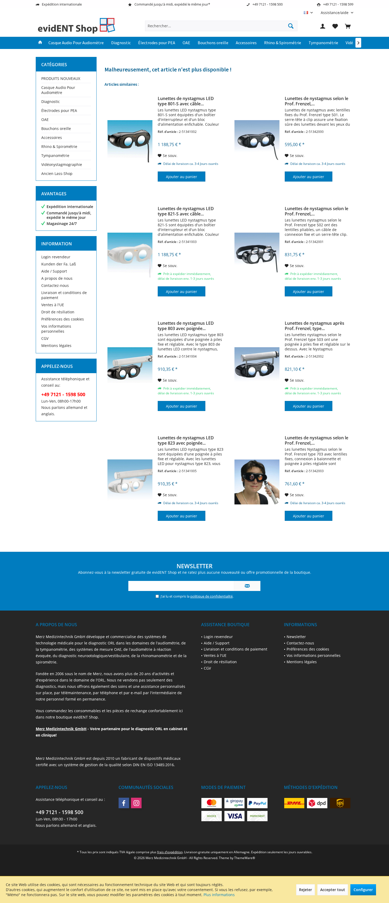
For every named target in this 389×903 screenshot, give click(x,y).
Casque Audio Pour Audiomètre (58, 90)
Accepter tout (332, 889)
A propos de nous (57, 278)
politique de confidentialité (211, 596)
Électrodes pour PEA (59, 110)
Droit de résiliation (57, 311)
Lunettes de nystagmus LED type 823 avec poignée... (186, 440)
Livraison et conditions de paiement (64, 295)
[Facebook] (124, 803)
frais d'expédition (170, 852)
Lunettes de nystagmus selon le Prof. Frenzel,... (316, 101)
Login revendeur (55, 256)
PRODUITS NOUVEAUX (60, 78)
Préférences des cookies (62, 319)
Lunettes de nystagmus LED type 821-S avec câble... (186, 211)
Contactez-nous (55, 285)
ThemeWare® (244, 858)
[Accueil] (40, 43)
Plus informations (219, 894)
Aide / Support (54, 271)
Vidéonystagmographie (61, 164)
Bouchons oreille (56, 128)
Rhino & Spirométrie (59, 146)
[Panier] (347, 26)
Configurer (363, 889)
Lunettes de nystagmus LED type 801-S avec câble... (186, 101)
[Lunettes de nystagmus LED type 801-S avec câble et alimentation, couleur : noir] (129, 142)
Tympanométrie (55, 155)
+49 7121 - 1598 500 (59, 812)
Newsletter (296, 636)
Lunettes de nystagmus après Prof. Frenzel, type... (314, 325)
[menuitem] (335, 12)
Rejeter (305, 889)
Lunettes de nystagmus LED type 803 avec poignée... (186, 325)
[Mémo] (335, 26)
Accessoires (51, 137)
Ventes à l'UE (52, 304)
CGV (44, 338)
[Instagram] (136, 803)
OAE (45, 119)
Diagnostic (50, 101)
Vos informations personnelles (56, 329)
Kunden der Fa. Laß (58, 264)
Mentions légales (56, 345)
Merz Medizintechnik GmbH (61, 728)
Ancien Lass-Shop (57, 173)
